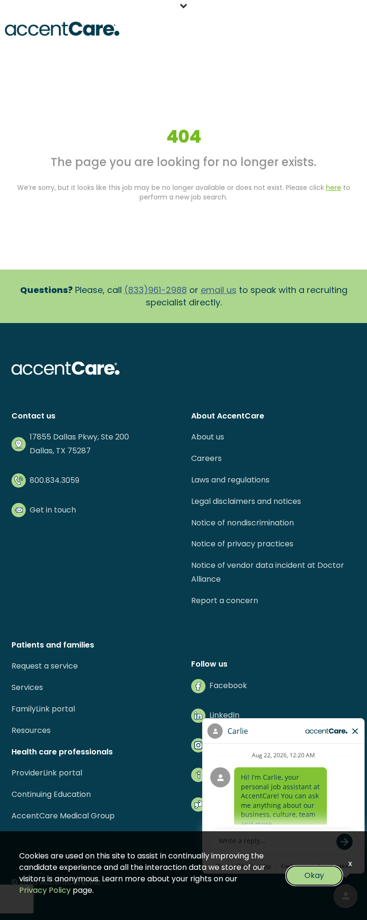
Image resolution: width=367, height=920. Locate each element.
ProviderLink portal (46, 772)
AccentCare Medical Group (63, 815)
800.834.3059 (54, 480)
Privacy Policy (45, 890)
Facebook (228, 685)
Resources (31, 730)
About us (207, 436)
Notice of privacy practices (242, 543)
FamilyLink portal (43, 708)
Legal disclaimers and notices (246, 501)
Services (27, 687)
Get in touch (53, 509)
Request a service (44, 665)
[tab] (183, 7)
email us (219, 290)
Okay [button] (314, 875)
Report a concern (224, 600)
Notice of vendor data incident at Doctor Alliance (267, 572)
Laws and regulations (230, 479)
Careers (206, 458)
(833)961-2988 (155, 290)
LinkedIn (224, 715)
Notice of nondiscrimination (242, 522)
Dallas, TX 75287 (60, 450)
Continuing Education (51, 794)
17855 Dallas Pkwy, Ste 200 (79, 436)
